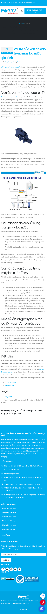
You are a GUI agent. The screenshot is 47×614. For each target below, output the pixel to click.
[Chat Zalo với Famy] (42, 596)
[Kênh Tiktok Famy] (11, 569)
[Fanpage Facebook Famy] (3, 569)
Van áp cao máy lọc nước (9, 97)
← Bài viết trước (10, 382)
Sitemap (24, 609)
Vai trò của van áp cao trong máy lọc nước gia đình (23, 53)
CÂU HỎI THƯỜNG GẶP (27, 3)
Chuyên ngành (9, 62)
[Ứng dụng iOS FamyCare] (19, 569)
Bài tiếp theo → (10, 385)
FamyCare (7, 397)
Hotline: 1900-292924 (11, 470)
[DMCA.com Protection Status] (8, 579)
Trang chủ (20, 24)
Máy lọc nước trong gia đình (10, 67)
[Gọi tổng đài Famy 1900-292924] (42, 602)
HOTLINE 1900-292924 (10, 3)
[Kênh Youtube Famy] (7, 569)
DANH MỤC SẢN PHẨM (35, 10)
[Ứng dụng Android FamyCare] (15, 569)
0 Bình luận (20, 62)
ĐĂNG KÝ (6, 560)
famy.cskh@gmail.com (11, 473)
